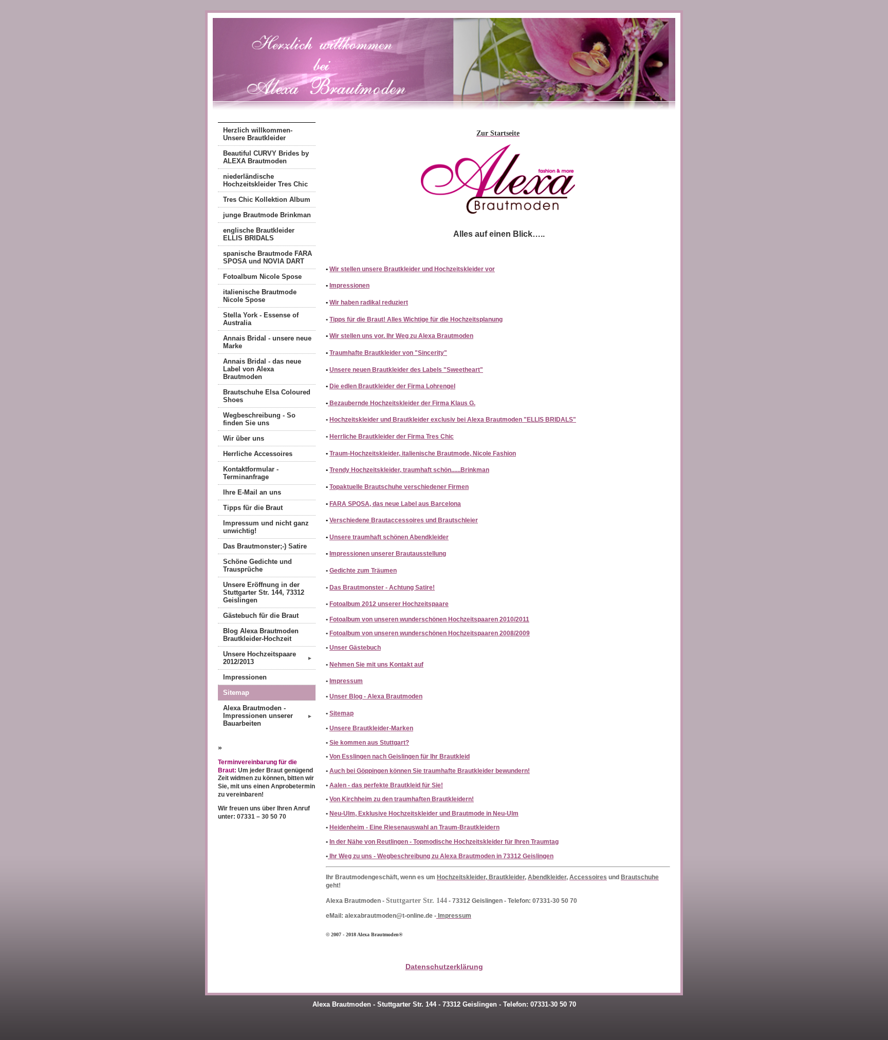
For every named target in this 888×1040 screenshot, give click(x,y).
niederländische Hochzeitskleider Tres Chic (265, 180)
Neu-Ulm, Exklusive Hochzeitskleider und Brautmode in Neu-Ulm (424, 813)
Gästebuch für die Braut (261, 615)
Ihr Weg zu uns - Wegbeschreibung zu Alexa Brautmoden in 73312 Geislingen (440, 856)
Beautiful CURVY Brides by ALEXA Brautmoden (266, 157)
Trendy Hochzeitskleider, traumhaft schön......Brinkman (409, 470)
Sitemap (236, 692)
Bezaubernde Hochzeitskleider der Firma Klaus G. (401, 403)
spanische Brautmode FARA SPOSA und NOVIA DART (267, 257)
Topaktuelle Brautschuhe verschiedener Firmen (399, 486)
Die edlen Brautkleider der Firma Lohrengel (392, 386)
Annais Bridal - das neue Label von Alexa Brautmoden (262, 369)
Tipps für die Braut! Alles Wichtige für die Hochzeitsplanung (416, 319)
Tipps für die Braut (253, 508)
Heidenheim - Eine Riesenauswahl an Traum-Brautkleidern (414, 827)
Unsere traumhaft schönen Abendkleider (389, 537)
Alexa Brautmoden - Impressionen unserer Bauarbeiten (267, 715)
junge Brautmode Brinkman (267, 215)
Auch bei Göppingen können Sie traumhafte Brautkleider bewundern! (429, 770)
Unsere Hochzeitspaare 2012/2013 (267, 658)
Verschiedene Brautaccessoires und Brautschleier (403, 520)
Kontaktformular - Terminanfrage (251, 473)
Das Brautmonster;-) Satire (265, 546)
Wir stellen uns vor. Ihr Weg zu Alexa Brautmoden (401, 335)
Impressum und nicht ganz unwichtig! (266, 527)
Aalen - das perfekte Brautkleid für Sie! (386, 785)
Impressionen (245, 677)
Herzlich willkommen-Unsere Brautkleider (257, 134)
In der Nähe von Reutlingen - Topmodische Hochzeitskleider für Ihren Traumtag (444, 841)
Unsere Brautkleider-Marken (371, 728)
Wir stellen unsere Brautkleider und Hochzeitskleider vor (412, 269)
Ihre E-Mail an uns (252, 492)
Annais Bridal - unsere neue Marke (267, 342)
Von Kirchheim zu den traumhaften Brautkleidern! (401, 799)
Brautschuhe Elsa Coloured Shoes (266, 396)
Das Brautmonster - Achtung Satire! (382, 587)
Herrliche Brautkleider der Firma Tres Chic (391, 436)
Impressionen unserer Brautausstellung (387, 553)
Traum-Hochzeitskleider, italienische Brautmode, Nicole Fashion (422, 453)
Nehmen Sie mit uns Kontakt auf (376, 664)
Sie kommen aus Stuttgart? (369, 742)
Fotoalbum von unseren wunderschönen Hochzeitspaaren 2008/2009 (429, 633)
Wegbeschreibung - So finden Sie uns (259, 419)
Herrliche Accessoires (257, 454)
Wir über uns (243, 438)
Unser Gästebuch (355, 647)
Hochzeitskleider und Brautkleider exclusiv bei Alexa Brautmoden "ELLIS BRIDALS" (452, 419)
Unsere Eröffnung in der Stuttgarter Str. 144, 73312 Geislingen (263, 592)
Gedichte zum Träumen (363, 570)
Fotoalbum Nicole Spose (262, 276)
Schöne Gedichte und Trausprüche (257, 565)
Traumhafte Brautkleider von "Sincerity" (388, 352)
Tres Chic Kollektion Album (266, 199)
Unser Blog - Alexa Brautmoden (375, 696)
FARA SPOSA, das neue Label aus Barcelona (395, 503)
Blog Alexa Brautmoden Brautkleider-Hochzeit (261, 634)
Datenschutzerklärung (444, 966)
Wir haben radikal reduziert (368, 302)
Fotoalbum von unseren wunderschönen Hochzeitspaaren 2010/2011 (429, 619)
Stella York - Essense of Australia (261, 319)
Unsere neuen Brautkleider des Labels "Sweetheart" (406, 369)
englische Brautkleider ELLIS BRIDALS (258, 234)
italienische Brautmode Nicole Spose (260, 296)
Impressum (346, 681)
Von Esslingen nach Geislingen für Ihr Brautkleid (399, 756)
